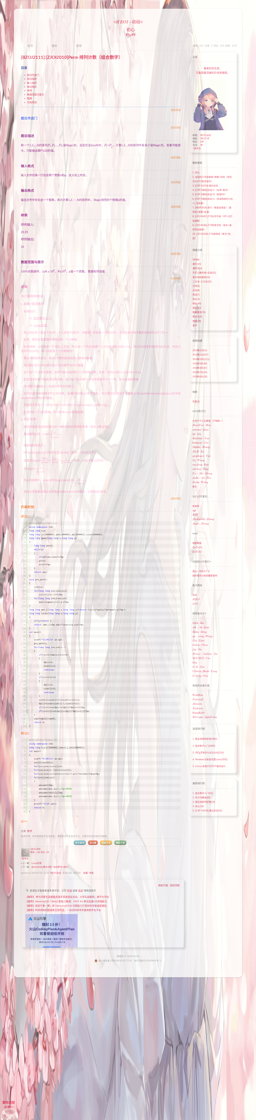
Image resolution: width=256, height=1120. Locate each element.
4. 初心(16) (198, 806)
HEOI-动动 (35, 849)
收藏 (85, 873)
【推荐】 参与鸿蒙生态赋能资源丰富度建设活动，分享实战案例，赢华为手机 (67, 896)
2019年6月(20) (200, 376)
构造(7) (196, 294)
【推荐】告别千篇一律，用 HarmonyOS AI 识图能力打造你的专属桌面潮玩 (66, 905)
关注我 (93, 842)
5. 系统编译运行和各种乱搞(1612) (221, 766)
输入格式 (32, 82)
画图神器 (196, 543)
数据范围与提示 (35, 94)
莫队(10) (197, 308)
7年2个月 (204, 138)
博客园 (120, 956)
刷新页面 (163, 885)
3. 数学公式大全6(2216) (208, 752)
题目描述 (32, 78)
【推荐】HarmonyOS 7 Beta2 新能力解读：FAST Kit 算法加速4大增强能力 (66, 901)
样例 (29, 90)
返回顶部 (175, 885)
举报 (91, 873)
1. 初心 (196, 172)
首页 (30, 46)
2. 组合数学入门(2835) (204, 746)
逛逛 (80, 890)
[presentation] (124, 22)
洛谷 (194, 595)
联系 (54, 46)
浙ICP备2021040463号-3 (147, 961)
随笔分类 (197, 250)
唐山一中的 (201, 571)
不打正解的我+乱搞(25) (204, 273)
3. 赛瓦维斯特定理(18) (204, 802)
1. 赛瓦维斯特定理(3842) (205, 739)
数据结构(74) (199, 312)
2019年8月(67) (200, 368)
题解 (29, 98)
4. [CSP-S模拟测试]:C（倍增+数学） (211, 190)
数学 (29, 831)
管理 (79, 46)
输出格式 (32, 86)
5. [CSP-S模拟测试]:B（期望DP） (209, 194)
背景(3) (196, 401)
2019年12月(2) (200, 350)
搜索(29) (197, 321)
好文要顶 (79, 842)
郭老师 (195, 506)
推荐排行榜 (199, 783)
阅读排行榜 (199, 728)
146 (202, 141)
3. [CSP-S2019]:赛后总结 (205, 186)
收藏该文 (106, 842)
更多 (195, 325)
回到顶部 (176, 110)
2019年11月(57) (200, 355)
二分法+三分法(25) (202, 281)
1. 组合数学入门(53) (203, 793)
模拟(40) (197, 303)
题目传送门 (33, 75)
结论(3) (196, 299)
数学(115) (197, 316)
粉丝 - (35, 852)
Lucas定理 (36, 863)
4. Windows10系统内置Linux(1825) (210, 759)
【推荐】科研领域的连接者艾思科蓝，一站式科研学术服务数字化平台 (63, 910)
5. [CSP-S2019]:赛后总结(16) (207, 810)
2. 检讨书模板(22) (201, 797)
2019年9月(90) (200, 363)
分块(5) (196, 286)
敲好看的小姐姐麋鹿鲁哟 (204, 575)
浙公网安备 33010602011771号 (115, 961)
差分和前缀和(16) (201, 277)
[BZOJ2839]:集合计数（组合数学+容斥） (50, 867)
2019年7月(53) (200, 372)
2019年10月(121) (201, 359)
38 (201, 145)
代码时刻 (32, 102)
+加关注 (24, 858)
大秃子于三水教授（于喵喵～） (208, 421)
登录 (69, 890)
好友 (198, 713)
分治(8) (196, 290)
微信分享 (120, 842)
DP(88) (196, 260)
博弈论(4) (197, 268)
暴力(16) (197, 264)
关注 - (45, 852)
